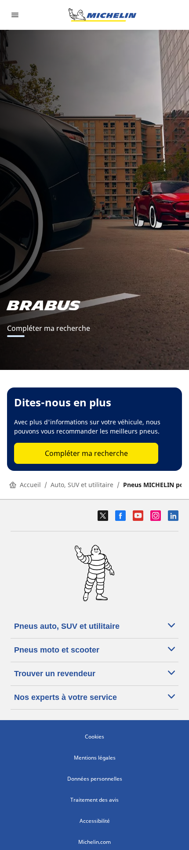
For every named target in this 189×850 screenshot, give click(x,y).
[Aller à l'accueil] (102, 15)
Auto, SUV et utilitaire (82, 485)
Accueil (30, 485)
